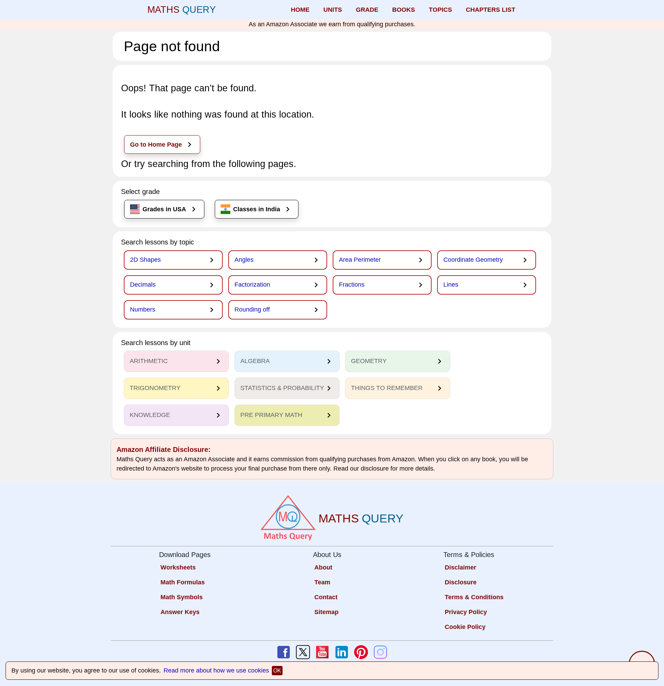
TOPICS (440, 9)
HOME (300, 9)
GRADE (367, 9)
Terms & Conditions (474, 597)
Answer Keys (180, 612)
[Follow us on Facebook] (283, 652)
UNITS (332, 9)
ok (277, 671)
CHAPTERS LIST (490, 9)
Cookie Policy (465, 626)
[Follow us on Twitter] (303, 652)
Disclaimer (460, 567)
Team (322, 582)
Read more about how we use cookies (216, 670)
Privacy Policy (466, 612)
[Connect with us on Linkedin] (341, 652)
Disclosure (461, 582)
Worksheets (178, 567)
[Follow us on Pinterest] (361, 652)
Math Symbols (181, 597)
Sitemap (326, 612)
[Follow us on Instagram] (380, 652)
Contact (326, 597)
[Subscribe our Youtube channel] (322, 652)
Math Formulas (182, 582)
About (323, 567)
